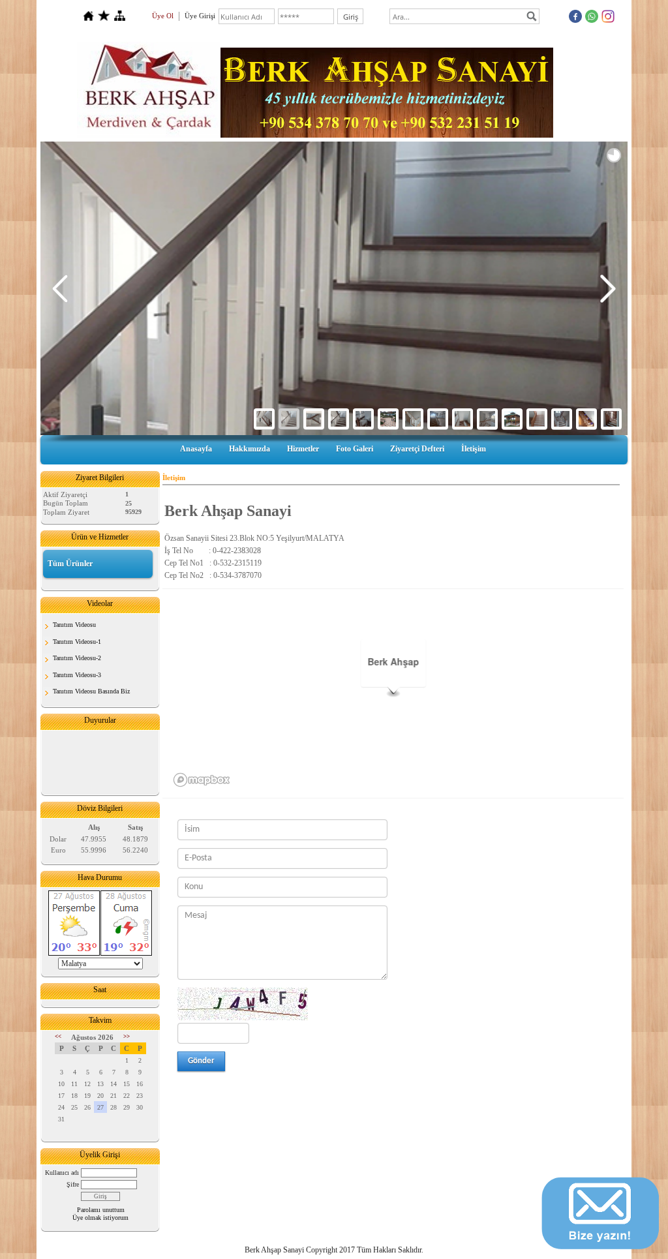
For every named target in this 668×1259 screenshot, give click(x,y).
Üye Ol (163, 16)
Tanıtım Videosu (74, 624)
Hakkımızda (249, 448)
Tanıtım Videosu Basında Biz (91, 691)
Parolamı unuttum (101, 1209)
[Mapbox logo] (201, 779)
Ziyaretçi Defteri (417, 448)
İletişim (473, 448)
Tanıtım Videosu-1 (77, 641)
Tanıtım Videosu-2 (77, 657)
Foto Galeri (354, 448)
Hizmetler (303, 448)
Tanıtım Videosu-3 (77, 674)
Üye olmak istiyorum (100, 1217)
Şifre (73, 1184)
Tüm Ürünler (70, 563)
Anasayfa (196, 448)
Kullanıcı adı (62, 1172)
